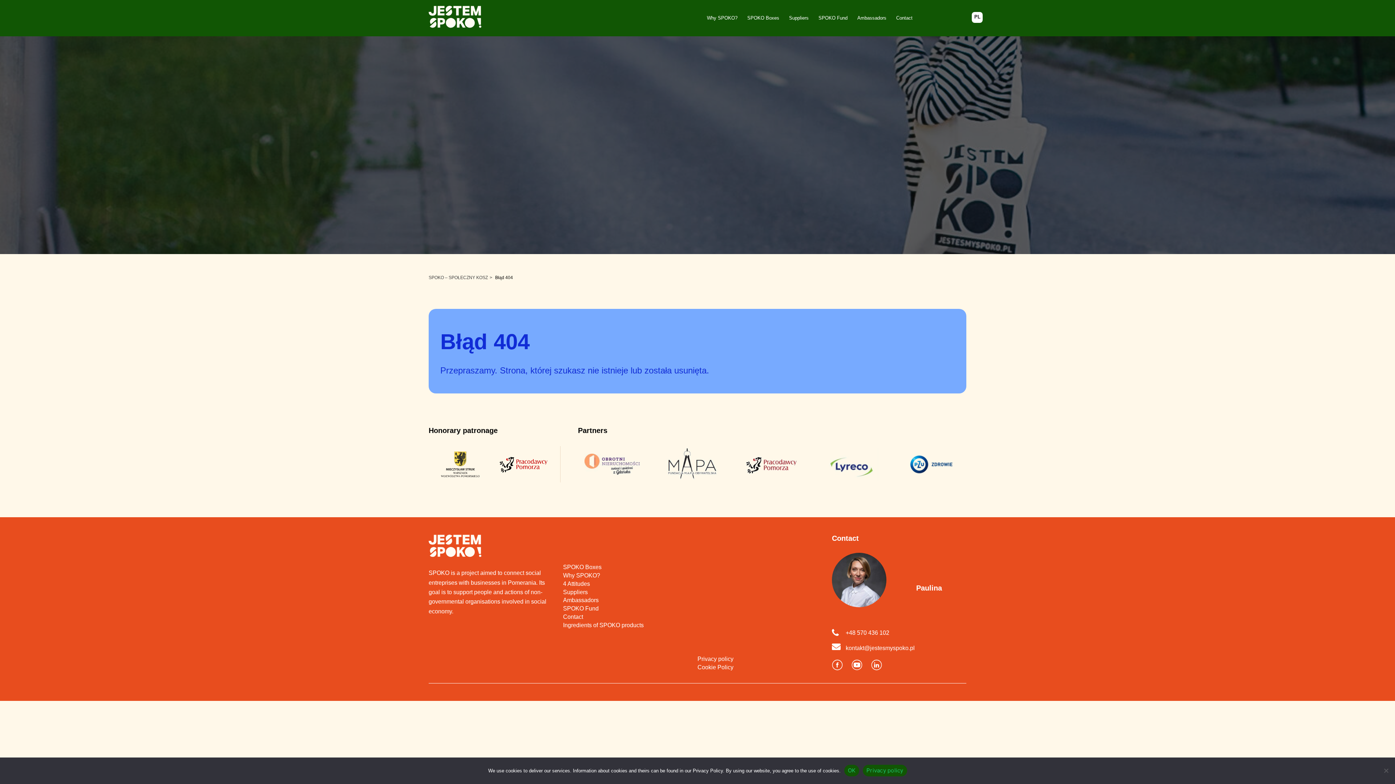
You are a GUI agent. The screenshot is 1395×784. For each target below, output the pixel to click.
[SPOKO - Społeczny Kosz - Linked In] (876, 665)
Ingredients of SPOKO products (603, 625)
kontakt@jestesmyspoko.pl (880, 648)
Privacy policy (715, 659)
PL (977, 17)
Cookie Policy (715, 667)
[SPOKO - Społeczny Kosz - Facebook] (837, 665)
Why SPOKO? (722, 18)
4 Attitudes (576, 584)
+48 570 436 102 (867, 633)
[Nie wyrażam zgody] (1386, 770)
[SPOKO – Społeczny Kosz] (455, 18)
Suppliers (799, 18)
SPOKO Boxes (763, 18)
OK (852, 770)
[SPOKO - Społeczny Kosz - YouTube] (857, 665)
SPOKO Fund (833, 18)
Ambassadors (871, 18)
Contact (904, 18)
